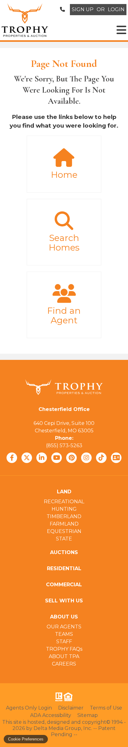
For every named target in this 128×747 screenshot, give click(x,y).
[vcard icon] (116, 457)
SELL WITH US (64, 601)
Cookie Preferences (25, 739)
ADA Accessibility (50, 715)
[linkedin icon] (41, 457)
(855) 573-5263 (64, 445)
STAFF (64, 641)
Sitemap (87, 715)
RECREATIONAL (64, 502)
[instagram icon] (86, 457)
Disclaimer (71, 708)
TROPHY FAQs (64, 649)
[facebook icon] (12, 457)
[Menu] (121, 30)
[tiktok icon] (101, 457)
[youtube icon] (56, 457)
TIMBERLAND (64, 516)
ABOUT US (64, 617)
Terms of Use (106, 708)
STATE (64, 539)
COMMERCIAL (64, 585)
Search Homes (64, 243)
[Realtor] (58, 696)
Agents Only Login (29, 708)
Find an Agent (64, 315)
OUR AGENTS (64, 627)
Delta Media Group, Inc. (63, 728)
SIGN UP (83, 9)
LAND (64, 492)
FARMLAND (64, 524)
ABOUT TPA (64, 656)
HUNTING (64, 509)
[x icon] (26, 457)
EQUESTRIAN (64, 531)
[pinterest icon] (71, 457)
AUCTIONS (64, 552)
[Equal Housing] (69, 696)
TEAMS (64, 634)
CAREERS (64, 664)
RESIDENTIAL (64, 568)
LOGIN (116, 9)
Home (64, 174)
